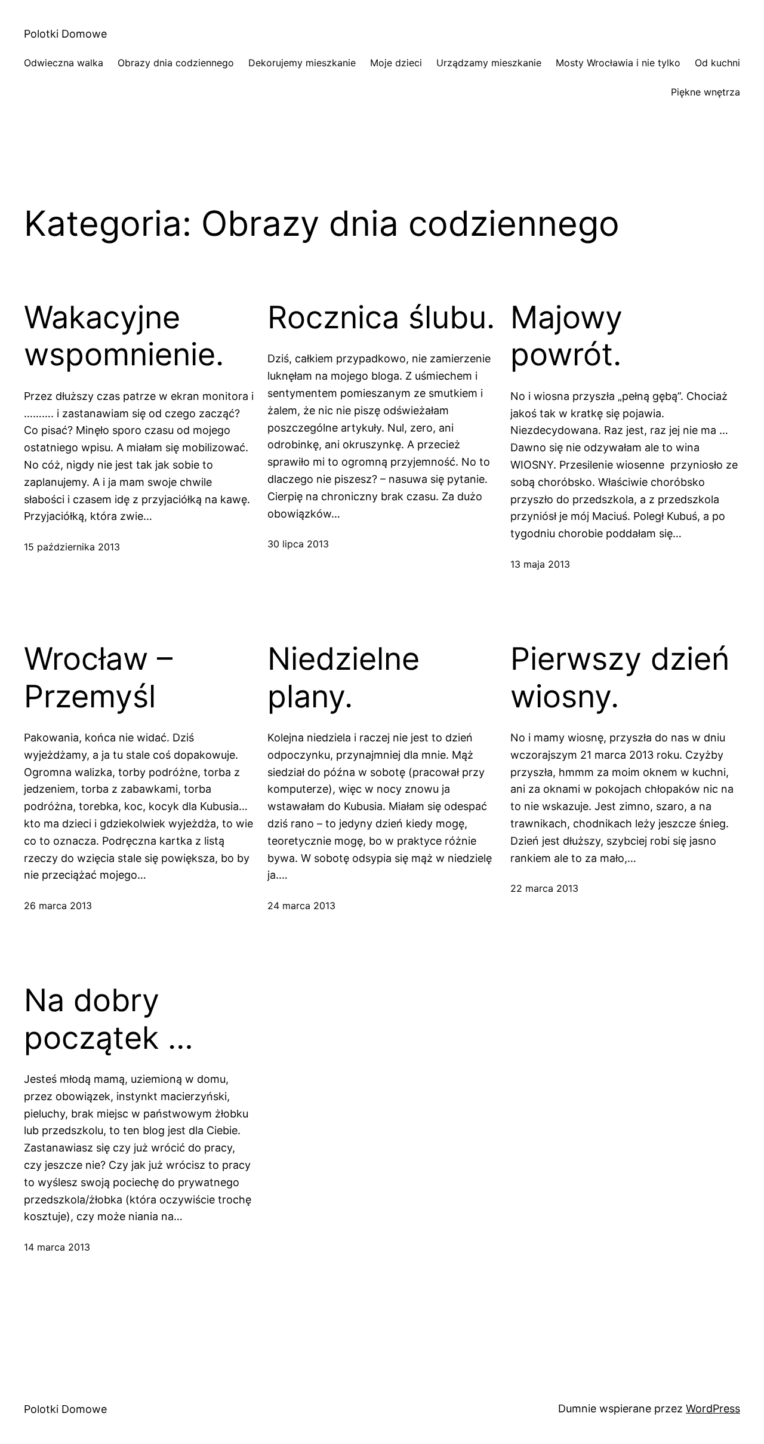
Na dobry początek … (108, 1019)
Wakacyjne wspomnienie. (124, 336)
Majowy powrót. (566, 336)
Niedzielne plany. (343, 678)
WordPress (713, 1408)
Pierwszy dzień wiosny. (619, 678)
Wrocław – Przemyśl (98, 678)
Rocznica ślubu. (381, 317)
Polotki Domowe (65, 33)
